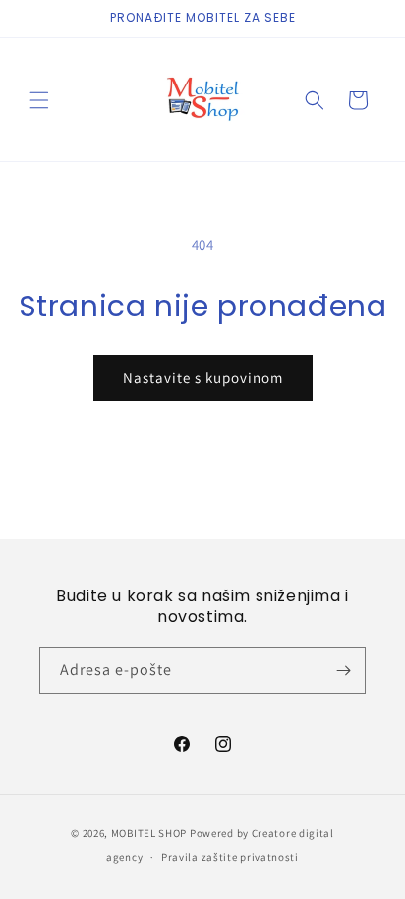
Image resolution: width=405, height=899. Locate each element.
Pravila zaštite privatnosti (230, 857)
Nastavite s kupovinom (203, 377)
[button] (39, 100)
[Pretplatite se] (343, 670)
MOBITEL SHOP (149, 833)
